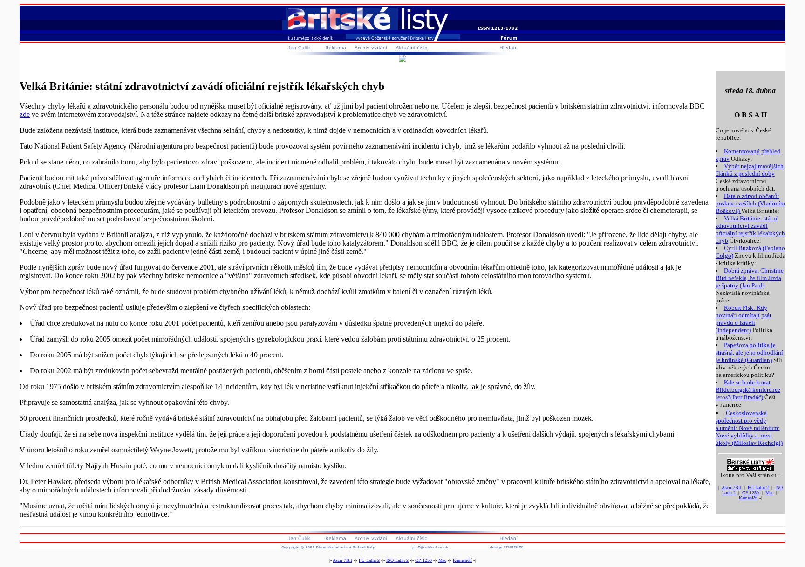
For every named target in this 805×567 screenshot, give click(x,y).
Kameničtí (748, 497)
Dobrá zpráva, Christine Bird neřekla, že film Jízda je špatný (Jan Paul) (750, 278)
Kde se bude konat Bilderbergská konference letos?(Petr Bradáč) (748, 390)
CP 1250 (750, 492)
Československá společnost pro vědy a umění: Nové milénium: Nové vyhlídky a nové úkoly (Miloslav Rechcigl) (749, 428)
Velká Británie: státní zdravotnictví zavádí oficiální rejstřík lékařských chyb (750, 229)
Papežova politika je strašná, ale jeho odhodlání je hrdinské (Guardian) (749, 352)
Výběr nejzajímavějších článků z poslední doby (750, 170)
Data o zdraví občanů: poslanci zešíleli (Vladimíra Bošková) (750, 203)
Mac (769, 492)
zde (25, 114)
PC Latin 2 (758, 487)
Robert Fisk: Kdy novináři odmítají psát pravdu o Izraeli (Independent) (743, 319)
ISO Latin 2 (397, 560)
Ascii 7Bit (731, 487)
